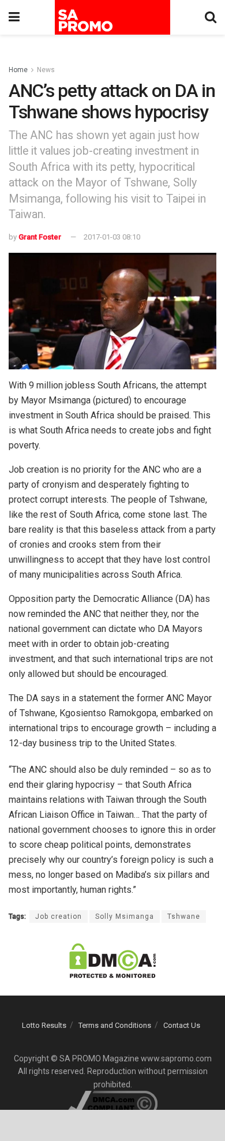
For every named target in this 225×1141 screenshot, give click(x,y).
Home (18, 70)
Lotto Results (44, 1025)
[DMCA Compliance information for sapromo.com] (113, 1103)
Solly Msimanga (124, 916)
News (46, 70)
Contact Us (181, 1025)
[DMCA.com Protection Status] (112, 960)
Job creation (58, 916)
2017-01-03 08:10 (112, 237)
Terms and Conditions (114, 1025)
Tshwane (183, 916)
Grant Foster (39, 237)
